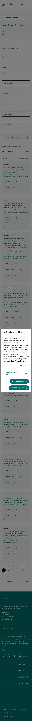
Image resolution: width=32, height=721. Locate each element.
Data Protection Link (18, 361)
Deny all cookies (18, 381)
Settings (23, 365)
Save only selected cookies (11, 373)
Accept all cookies (18, 388)
